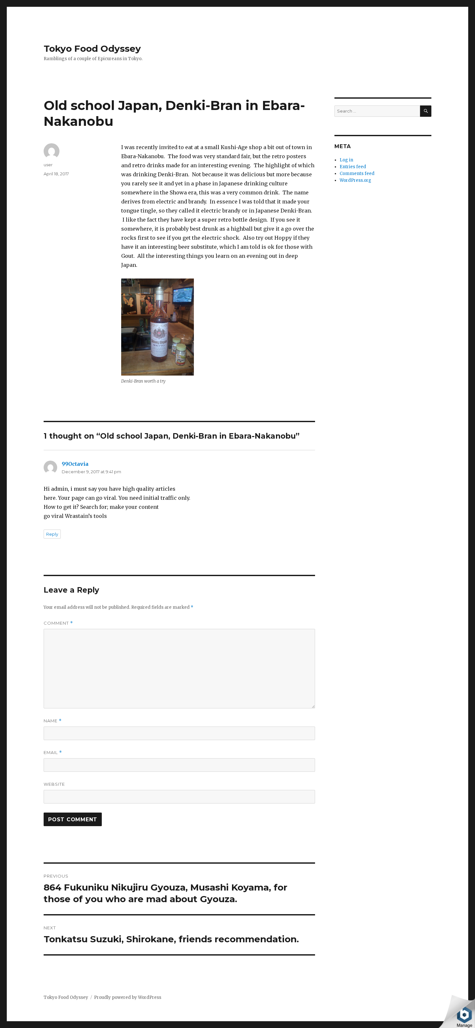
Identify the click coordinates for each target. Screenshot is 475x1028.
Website (54, 784)
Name (53, 721)
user (48, 164)
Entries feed (353, 167)
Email (53, 752)
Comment (58, 623)
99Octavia (75, 464)
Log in (346, 160)
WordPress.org (355, 180)
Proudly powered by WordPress (127, 997)
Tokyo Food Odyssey (92, 48)
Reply (52, 534)
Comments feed (357, 173)
